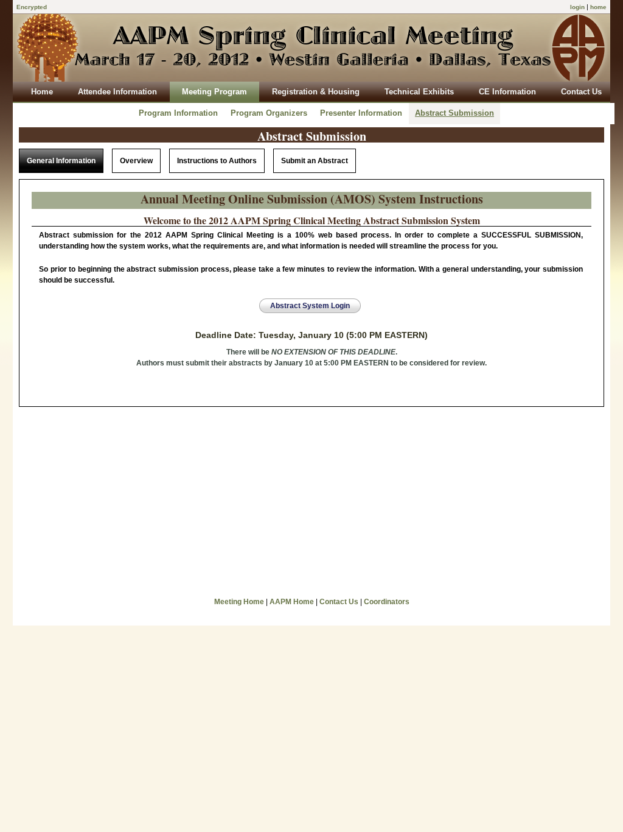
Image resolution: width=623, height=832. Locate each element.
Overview (136, 161)
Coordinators (386, 602)
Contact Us (338, 602)
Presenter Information (361, 113)
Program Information (178, 113)
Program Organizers (269, 113)
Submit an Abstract (314, 161)
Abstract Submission (454, 113)
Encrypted (31, 7)
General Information (61, 161)
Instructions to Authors (217, 161)
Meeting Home (239, 602)
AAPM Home (292, 602)
